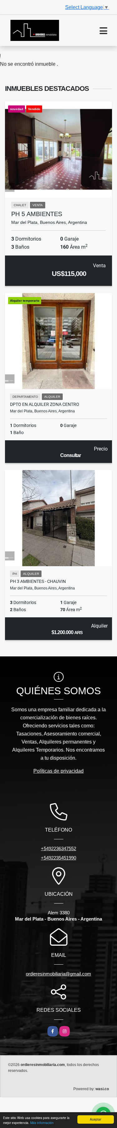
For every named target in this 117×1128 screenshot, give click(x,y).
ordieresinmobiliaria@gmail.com (58, 973)
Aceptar (95, 1119)
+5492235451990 (58, 857)
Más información (42, 1122)
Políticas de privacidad (58, 771)
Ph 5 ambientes (36, 214)
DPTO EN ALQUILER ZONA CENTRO (44, 404)
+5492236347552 (58, 848)
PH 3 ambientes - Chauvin (38, 581)
